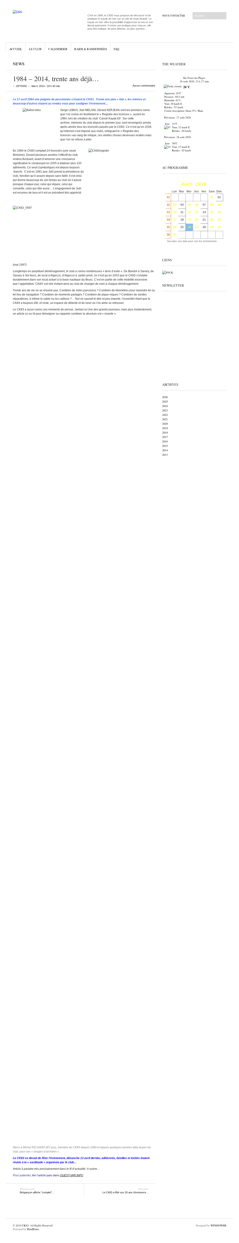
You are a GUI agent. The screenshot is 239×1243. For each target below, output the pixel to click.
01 (211, 197)
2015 (165, 446)
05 (189, 204)
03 (174, 204)
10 (174, 212)
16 (219, 212)
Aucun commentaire (144, 85)
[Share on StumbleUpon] (153, 64)
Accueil (15, 49)
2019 (165, 428)
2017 (165, 437)
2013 (165, 454)
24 (174, 227)
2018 (165, 432)
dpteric (21, 86)
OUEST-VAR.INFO (71, 1175)
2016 (165, 441)
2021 (165, 419)
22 (211, 219)
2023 (165, 410)
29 (211, 227)
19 (189, 219)
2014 (165, 450)
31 (174, 234)
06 (196, 204)
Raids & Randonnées (90, 49)
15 (211, 212)
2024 (165, 406)
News (19, 63)
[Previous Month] (168, 184)
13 (196, 212)
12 (189, 212)
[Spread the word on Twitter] (143, 64)
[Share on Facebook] (139, 64)
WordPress (33, 1229)
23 (219, 219)
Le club (35, 49)
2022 (165, 415)
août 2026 (194, 184)
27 (196, 227)
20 (196, 219)
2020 (165, 423)
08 (211, 204)
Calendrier (57, 49)
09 (219, 204)
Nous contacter (173, 15)
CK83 (25, 1225)
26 (189, 227)
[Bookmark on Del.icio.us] (148, 64)
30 (219, 227)
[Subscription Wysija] (194, 334)
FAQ (116, 49)
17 (174, 219)
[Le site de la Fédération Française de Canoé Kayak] (167, 272)
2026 (165, 397)
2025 (165, 401)
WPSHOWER (218, 1225)
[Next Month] (220, 184)
